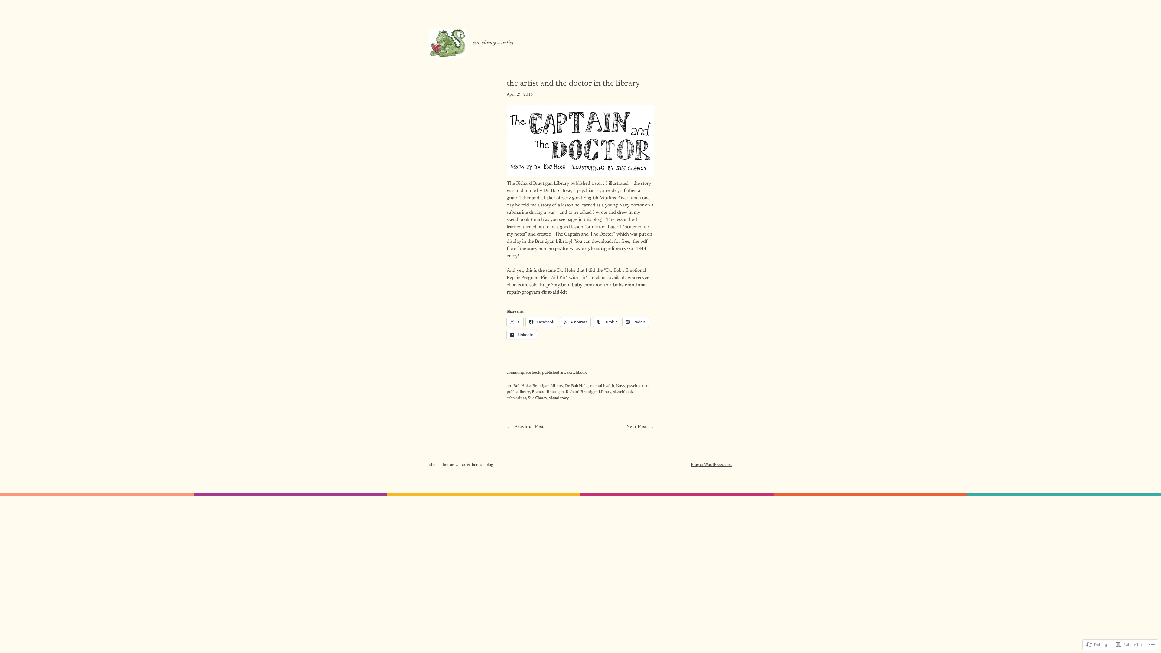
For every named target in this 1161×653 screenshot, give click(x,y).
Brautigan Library (547, 386)
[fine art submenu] (457, 465)
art (509, 386)
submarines (516, 398)
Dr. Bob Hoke (576, 386)
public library (518, 392)
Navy (620, 386)
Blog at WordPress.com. (711, 465)
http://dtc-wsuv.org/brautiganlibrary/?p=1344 (597, 248)
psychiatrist (637, 386)
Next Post (636, 426)
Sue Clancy (537, 398)
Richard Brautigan (548, 392)
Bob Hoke (522, 386)
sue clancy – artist (493, 43)
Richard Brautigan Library (588, 392)
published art (553, 373)
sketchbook (577, 373)
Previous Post (529, 426)
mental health (602, 386)
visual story (559, 398)
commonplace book (523, 373)
